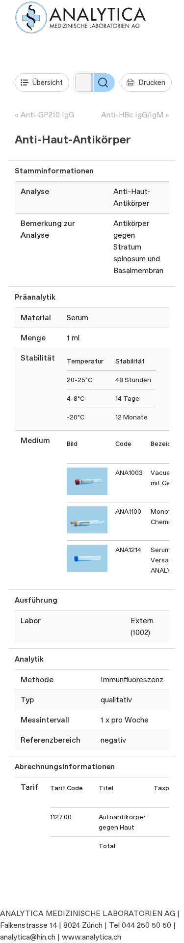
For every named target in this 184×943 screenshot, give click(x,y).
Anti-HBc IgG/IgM (132, 114)
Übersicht (47, 82)
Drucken (151, 82)
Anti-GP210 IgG (47, 114)
